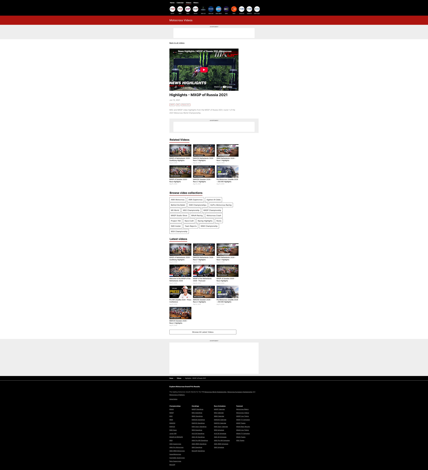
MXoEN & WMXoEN (176, 437)
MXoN (195, 13)
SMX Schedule (219, 447)
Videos (188, 3)
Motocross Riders (242, 409)
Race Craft (189, 221)
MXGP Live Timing (242, 416)
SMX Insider (176, 226)
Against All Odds (214, 199)
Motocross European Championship (239, 392)
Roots (218, 221)
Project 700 (176, 221)
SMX (226, 13)
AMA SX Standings (198, 437)
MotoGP (172, 465)
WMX (187, 13)
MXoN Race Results (243, 426)
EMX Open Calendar (221, 426)
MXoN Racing (197, 215)
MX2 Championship (191, 210)
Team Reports (191, 226)
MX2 (180, 13)
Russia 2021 (185, 104)
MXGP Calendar (219, 409)
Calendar (180, 3)
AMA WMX (219, 13)
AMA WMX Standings (199, 444)
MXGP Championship (212, 210)
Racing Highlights (205, 221)
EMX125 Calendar (220, 423)
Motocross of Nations (177, 395)
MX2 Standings (197, 413)
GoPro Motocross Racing (220, 205)
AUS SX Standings (198, 433)
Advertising (173, 399)
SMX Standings (197, 447)
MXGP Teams (240, 423)
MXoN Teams (240, 437)
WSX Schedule (219, 430)
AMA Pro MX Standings (200, 440)
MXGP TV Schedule (243, 420)
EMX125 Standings (198, 423)
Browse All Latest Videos (202, 332)
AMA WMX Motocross (177, 451)
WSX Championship (179, 231)
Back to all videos (176, 43)
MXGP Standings (197, 409)
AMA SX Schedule (220, 437)
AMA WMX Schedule (221, 444)
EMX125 (249, 13)
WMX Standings (197, 416)
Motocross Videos (242, 413)
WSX (234, 13)
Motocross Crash (214, 215)
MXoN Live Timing (242, 430)
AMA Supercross (195, 199)
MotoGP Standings (198, 451)
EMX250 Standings (198, 420)
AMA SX (203, 13)
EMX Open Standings (199, 426)
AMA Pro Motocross (176, 447)
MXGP (172, 13)
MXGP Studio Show (179, 215)
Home (172, 3)
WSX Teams (240, 440)
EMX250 (241, 13)
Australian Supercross (177, 458)
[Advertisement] (214, 33)
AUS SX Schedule (220, 433)
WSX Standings (197, 430)
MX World (175, 210)
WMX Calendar (219, 416)
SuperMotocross (175, 454)
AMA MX (210, 13)
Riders (195, 3)
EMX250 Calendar (220, 420)
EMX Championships (197, 205)
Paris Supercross (175, 461)
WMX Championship (209, 226)
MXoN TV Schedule (243, 433)
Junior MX (172, 433)
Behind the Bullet (178, 205)
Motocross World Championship (215, 392)
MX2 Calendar (219, 413)
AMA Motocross (177, 199)
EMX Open (257, 13)
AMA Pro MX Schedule (222, 440)
